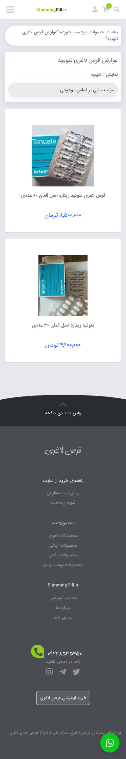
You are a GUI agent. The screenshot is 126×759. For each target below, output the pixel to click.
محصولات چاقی (63, 545)
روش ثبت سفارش (63, 493)
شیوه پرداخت (63, 502)
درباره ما (63, 607)
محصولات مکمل (63, 555)
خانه (114, 32)
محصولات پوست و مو (63, 564)
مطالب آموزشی (63, 597)
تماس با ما (63, 617)
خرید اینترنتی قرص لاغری (63, 697)
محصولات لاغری (63, 535)
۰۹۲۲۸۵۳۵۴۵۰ (64, 654)
